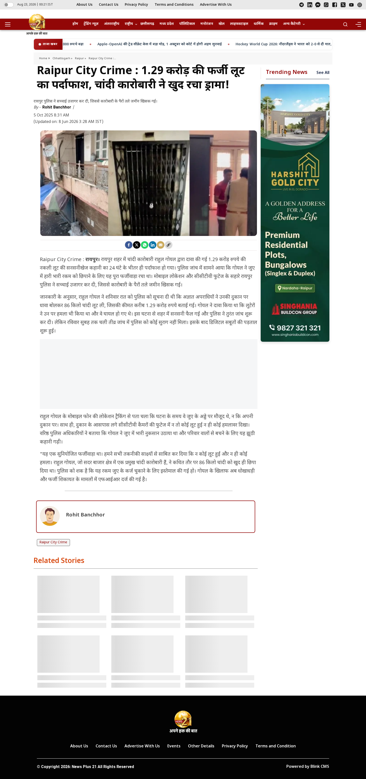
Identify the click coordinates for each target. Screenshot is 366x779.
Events (174, 746)
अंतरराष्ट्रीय (111, 24)
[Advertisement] (148, 376)
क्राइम (273, 24)
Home (43, 58)
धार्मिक (259, 24)
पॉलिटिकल (187, 24)
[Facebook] (334, 4)
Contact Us (108, 4)
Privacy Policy (136, 4)
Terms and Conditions (174, 4)
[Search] (345, 24)
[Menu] (358, 24)
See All (322, 73)
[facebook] (129, 245)
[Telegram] (301, 4)
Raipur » (80, 58)
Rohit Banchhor (57, 107)
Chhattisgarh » (62, 58)
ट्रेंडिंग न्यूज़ (91, 24)
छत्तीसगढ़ (147, 24)
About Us (84, 4)
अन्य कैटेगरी (292, 24)
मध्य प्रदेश (167, 24)
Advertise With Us (216, 4)
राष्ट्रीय (129, 24)
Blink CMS (319, 767)
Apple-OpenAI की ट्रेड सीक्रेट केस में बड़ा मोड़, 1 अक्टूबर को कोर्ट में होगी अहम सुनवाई (111, 44)
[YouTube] (351, 4)
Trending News (286, 72)
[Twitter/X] (343, 4)
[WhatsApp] (326, 4)
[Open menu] (9, 24)
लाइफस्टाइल (239, 24)
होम (75, 24)
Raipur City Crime (53, 542)
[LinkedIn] (309, 4)
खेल (222, 24)
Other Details (201, 746)
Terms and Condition (275, 746)
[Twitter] (137, 245)
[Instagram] (359, 4)
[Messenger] (317, 4)
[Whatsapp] (145, 245)
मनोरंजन (206, 24)
